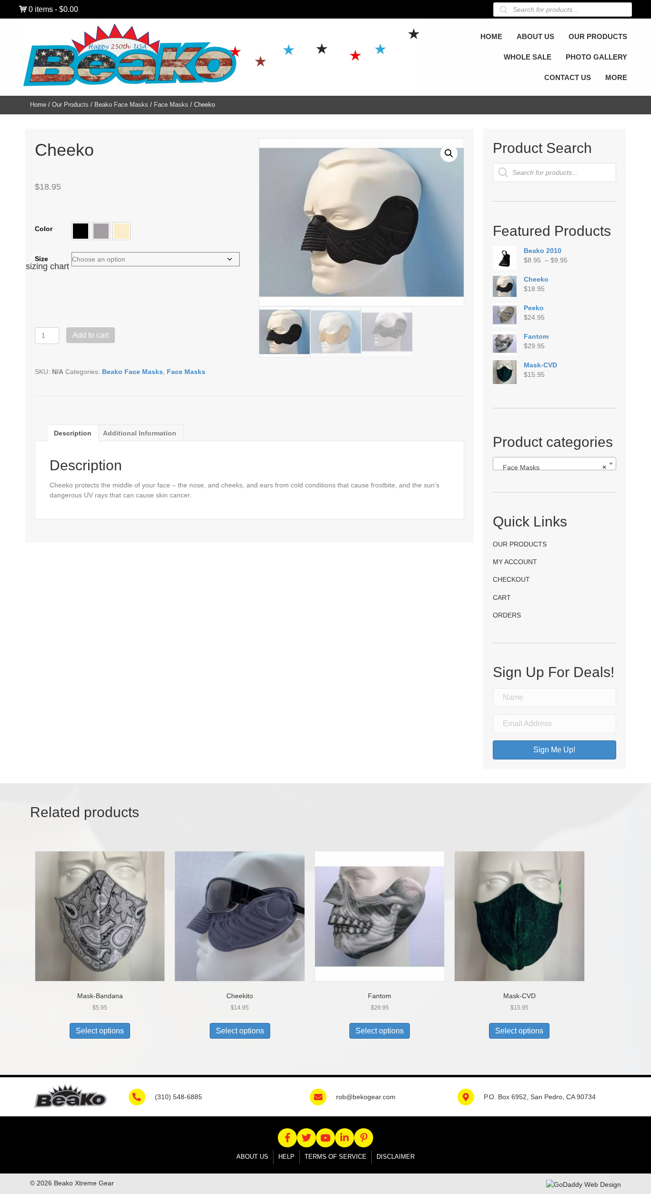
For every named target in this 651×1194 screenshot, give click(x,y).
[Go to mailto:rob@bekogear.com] (323, 1096)
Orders (507, 615)
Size (41, 259)
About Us (252, 1156)
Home (38, 104)
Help (286, 1156)
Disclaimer (395, 1156)
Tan (121, 231)
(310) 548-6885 (178, 1097)
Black (80, 231)
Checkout (511, 579)
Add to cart (90, 335)
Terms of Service (335, 1156)
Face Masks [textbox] (551, 467)
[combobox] (554, 463)
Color (43, 229)
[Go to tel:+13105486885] (142, 1096)
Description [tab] (73, 433)
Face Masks (171, 104)
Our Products (70, 104)
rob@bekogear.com (366, 1097)
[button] (80, 231)
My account (515, 562)
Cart (502, 597)
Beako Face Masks (121, 104)
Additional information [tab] (139, 433)
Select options (100, 1031)
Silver (101, 231)
